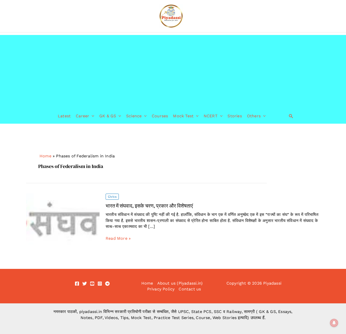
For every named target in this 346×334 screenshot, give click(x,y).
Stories (234, 116)
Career (82, 116)
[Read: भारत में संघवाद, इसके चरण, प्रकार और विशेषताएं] (63, 218)
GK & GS (107, 116)
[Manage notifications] (334, 323)
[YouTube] (92, 283)
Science (134, 116)
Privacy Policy (161, 289)
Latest (64, 116)
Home (45, 156)
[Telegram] (107, 283)
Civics (112, 196)
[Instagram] (100, 283)
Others (254, 116)
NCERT (211, 116)
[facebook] (77, 283)
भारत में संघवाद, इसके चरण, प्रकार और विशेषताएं (149, 205)
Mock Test (183, 116)
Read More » (118, 238)
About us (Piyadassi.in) (180, 283)
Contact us (190, 289)
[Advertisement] (173, 70)
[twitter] (84, 283)
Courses (160, 116)
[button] (91, 116)
